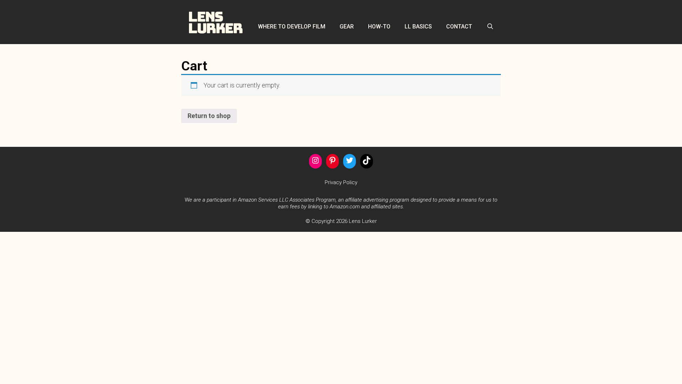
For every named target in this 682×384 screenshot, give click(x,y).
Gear (347, 26)
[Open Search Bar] (490, 26)
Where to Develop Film (291, 26)
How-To (379, 26)
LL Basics (418, 26)
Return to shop (209, 115)
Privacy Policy (341, 182)
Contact (459, 26)
